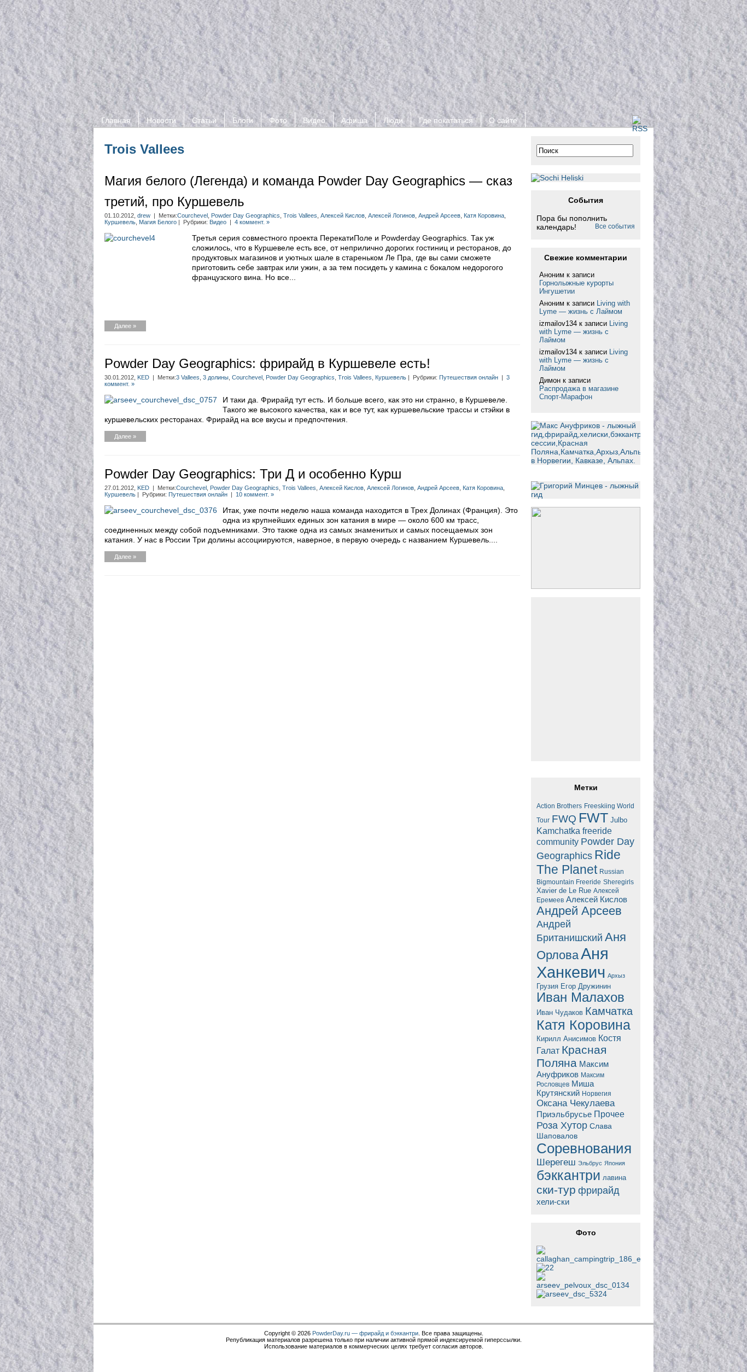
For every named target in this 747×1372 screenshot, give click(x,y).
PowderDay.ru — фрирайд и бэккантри (365, 1333)
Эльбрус (590, 1163)
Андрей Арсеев (439, 215)
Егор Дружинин (586, 986)
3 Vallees (188, 377)
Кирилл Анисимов (566, 1039)
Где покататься (446, 120)
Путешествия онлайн (468, 377)
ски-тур (556, 1189)
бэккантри (568, 1175)
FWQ (564, 819)
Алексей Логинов (391, 215)
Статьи (204, 120)
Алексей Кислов (342, 215)
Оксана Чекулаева (575, 1102)
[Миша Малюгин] (585, 1285)
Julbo (618, 820)
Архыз (616, 975)
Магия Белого (158, 222)
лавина (614, 1178)
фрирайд (599, 1190)
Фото (278, 120)
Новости (161, 120)
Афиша (354, 120)
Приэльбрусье (564, 1114)
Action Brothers (559, 805)
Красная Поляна (571, 1056)
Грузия (547, 986)
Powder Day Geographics (245, 215)
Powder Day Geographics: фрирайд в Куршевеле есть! (267, 363)
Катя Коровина (484, 215)
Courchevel (192, 215)
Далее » (125, 326)
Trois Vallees (300, 215)
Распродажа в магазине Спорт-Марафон (578, 392)
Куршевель (120, 222)
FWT (593, 817)
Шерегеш (556, 1162)
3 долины (216, 377)
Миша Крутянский (565, 1088)
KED (143, 377)
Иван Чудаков (559, 1012)
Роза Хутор (561, 1125)
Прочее (609, 1114)
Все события (615, 226)
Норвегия (596, 1093)
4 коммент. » (252, 222)
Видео (314, 120)
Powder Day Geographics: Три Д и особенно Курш (252, 473)
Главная (116, 120)
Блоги (242, 120)
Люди (393, 120)
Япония (614, 1163)
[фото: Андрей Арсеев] (571, 1293)
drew (143, 215)
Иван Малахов (580, 997)
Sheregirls (618, 881)
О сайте (503, 120)
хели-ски (552, 1201)
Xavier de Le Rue (563, 891)
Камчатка (609, 1011)
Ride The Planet (578, 862)
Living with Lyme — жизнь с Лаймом (584, 307)
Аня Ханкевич (572, 962)
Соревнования (584, 1148)
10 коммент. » (255, 494)
